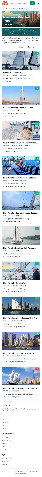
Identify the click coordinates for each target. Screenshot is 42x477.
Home (3, 9)
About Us (5, 419)
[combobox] (32, 47)
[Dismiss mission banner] (38, 32)
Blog (3, 425)
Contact (4, 429)
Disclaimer (5, 464)
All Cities (4, 449)
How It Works (6, 422)
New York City (12, 9)
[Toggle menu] (38, 3)
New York (5, 437)
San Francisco (6, 440)
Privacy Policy (6, 461)
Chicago (4, 446)
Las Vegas (5, 443)
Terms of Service (7, 458)
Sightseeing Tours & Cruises (28, 9)
